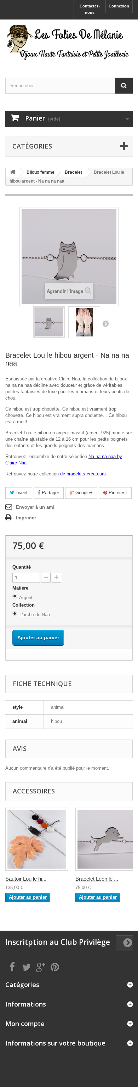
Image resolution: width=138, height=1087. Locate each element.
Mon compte (25, 1023)
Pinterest (117, 492)
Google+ (83, 492)
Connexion (119, 6)
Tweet (21, 492)
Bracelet (73, 172)
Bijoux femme (40, 172)
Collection (24, 605)
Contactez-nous (90, 9)
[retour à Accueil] (12, 172)
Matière (21, 588)
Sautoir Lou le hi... (25, 879)
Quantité (21, 567)
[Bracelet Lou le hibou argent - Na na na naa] (49, 322)
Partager (49, 492)
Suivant (105, 323)
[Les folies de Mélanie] (69, 42)
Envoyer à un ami (35, 507)
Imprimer (26, 517)
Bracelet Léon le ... (96, 879)
